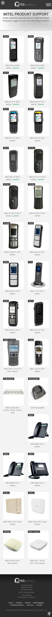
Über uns (30, 605)
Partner (28, 603)
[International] (2, 2)
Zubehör (15, 68)
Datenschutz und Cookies (33, 610)
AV (46, 610)
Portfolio (19, 603)
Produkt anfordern (17, 605)
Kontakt (39, 605)
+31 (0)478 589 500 (27, 592)
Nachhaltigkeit (38, 603)
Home (11, 603)
